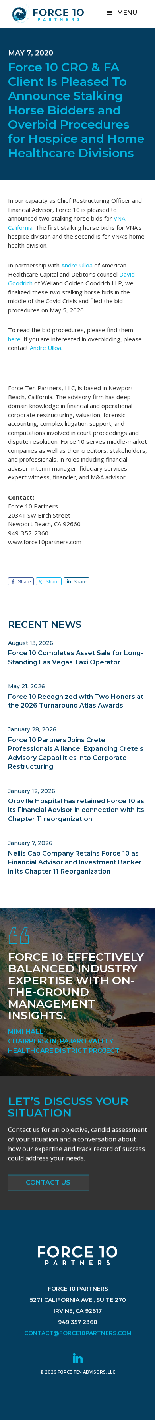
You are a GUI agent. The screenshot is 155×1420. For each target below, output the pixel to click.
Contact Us (48, 1182)
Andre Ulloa (76, 265)
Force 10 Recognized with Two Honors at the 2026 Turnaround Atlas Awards (75, 701)
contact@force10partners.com (77, 1333)
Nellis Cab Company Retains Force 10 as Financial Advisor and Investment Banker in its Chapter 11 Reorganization (75, 862)
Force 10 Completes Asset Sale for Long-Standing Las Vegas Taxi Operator (75, 657)
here (14, 339)
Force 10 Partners (47, 13)
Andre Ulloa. (46, 348)
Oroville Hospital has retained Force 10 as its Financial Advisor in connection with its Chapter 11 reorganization (76, 810)
